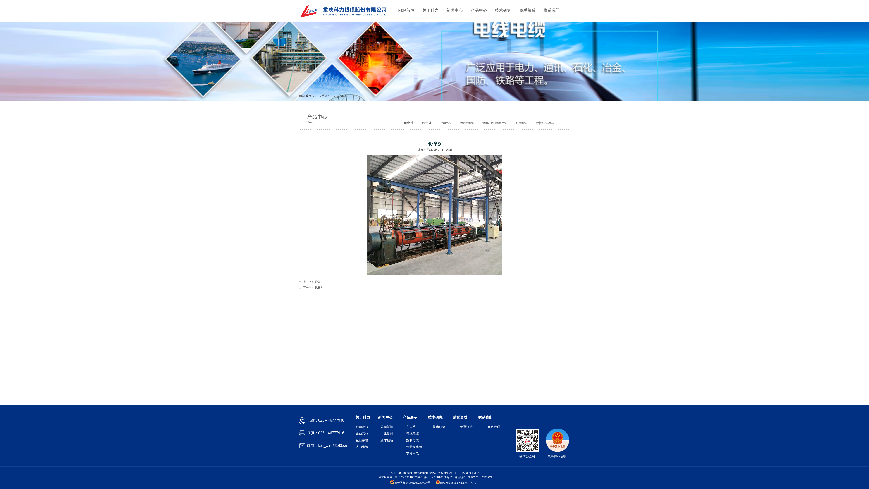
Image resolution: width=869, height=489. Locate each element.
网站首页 (305, 95)
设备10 (313, 281)
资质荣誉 (527, 10)
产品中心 (479, 10)
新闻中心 (454, 10)
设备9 (342, 95)
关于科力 (430, 10)
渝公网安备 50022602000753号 (458, 482)
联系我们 (551, 10)
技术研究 (324, 95)
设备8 (312, 287)
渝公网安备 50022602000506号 (412, 482)
